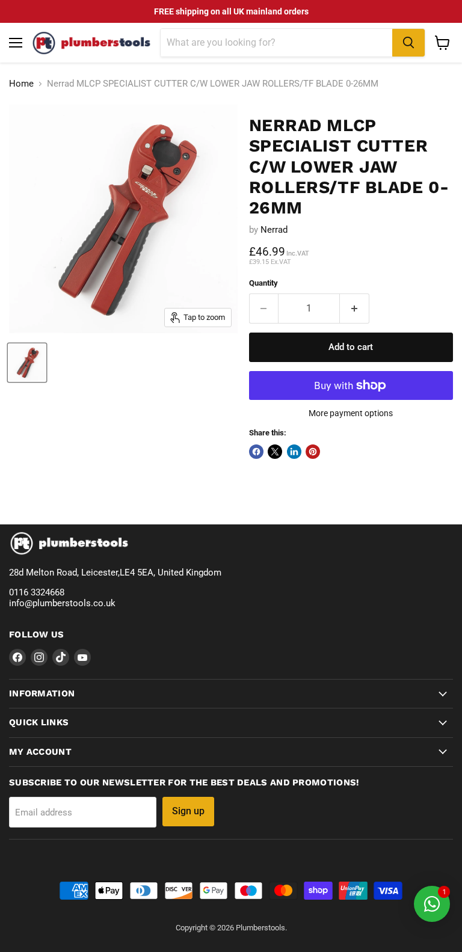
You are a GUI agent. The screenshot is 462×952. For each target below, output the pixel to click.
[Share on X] (275, 451)
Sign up (188, 811)
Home (21, 84)
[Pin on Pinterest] (313, 451)
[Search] (408, 43)
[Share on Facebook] (256, 451)
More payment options (351, 413)
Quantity (263, 282)
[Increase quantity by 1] (354, 308)
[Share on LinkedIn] (294, 451)
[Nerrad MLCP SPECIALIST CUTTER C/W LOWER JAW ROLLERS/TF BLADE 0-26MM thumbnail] (27, 362)
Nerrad (274, 229)
